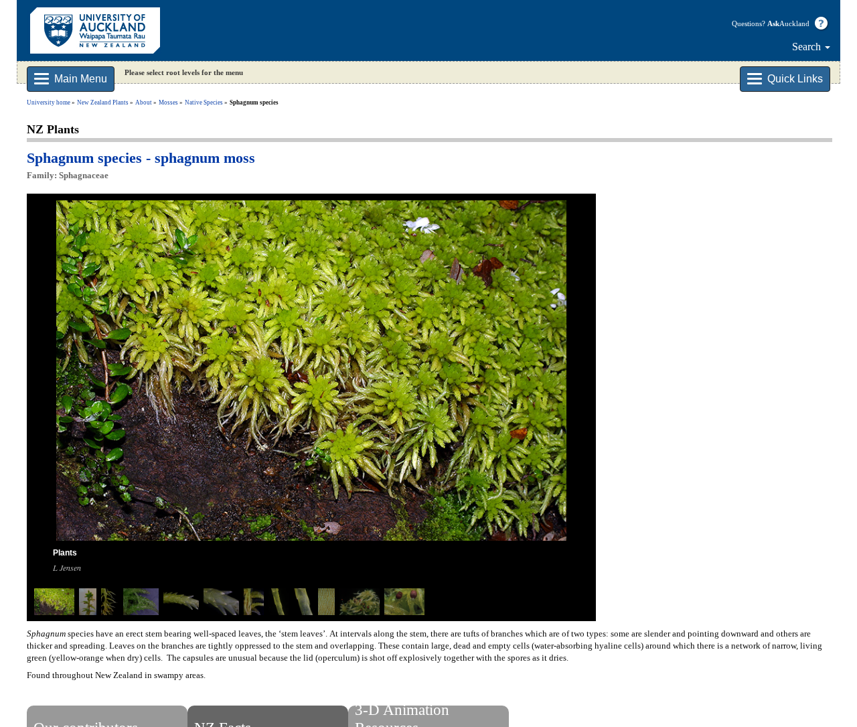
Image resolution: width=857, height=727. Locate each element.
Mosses (168, 102)
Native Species (204, 102)
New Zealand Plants (103, 102)
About (143, 102)
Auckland (788, 23)
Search (808, 46)
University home (48, 102)
